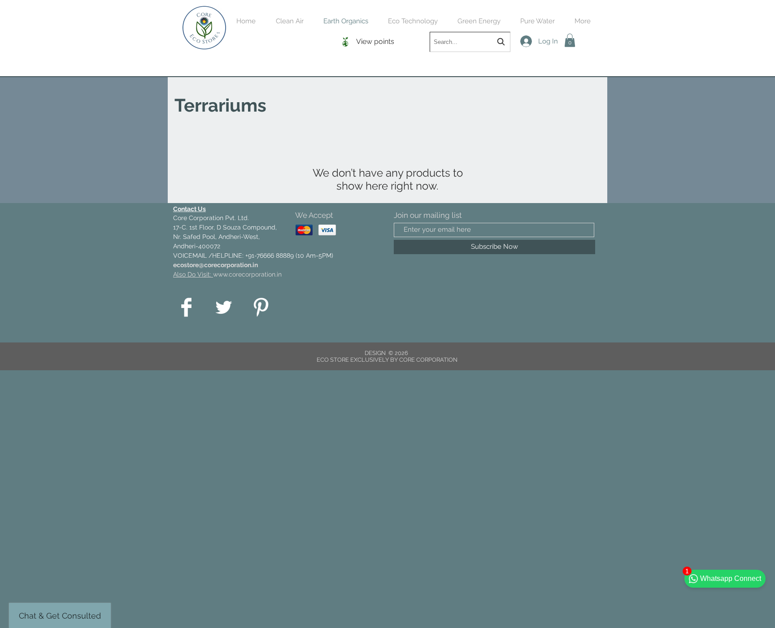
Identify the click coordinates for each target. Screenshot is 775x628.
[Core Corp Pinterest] (260, 307)
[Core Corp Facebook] (186, 307)
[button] (569, 40)
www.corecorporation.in (247, 274)
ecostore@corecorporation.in (215, 265)
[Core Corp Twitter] (223, 307)
